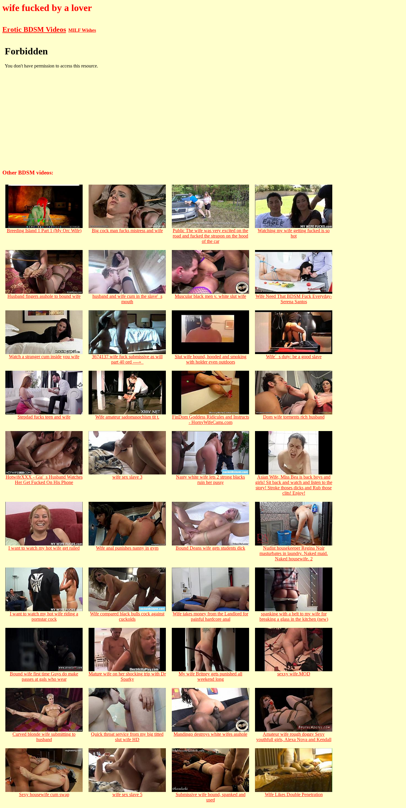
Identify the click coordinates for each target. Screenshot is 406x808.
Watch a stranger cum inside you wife (44, 356)
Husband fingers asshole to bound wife (44, 296)
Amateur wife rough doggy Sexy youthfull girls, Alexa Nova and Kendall (293, 737)
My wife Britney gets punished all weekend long (210, 676)
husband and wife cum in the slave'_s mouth (127, 299)
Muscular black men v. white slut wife (210, 296)
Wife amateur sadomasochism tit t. (127, 416)
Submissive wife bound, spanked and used (211, 797)
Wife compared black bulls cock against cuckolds (127, 616)
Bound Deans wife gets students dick (210, 548)
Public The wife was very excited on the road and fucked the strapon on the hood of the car (210, 236)
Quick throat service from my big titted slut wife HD (127, 737)
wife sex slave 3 (127, 477)
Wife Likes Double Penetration (294, 794)
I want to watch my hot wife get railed (44, 548)
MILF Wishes (82, 30)
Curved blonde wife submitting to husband (43, 737)
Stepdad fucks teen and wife (44, 416)
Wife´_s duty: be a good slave (294, 356)
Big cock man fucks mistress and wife (127, 230)
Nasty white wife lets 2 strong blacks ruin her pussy (210, 479)
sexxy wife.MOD (293, 673)
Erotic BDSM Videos (34, 29)
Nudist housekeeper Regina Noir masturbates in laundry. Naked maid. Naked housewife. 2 (293, 553)
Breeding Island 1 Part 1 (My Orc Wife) (44, 230)
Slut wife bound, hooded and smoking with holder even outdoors (210, 359)
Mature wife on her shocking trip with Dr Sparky (127, 676)
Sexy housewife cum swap (44, 794)
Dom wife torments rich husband (294, 416)
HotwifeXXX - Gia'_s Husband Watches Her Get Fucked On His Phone (44, 479)
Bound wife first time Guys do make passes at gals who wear (44, 676)
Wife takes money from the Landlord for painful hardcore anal (210, 616)
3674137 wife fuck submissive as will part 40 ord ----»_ (127, 359)
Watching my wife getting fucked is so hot (294, 233)
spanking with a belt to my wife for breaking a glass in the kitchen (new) (293, 616)
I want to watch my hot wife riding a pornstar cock (44, 616)
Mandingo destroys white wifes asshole (210, 734)
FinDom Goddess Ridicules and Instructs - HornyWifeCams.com (210, 419)
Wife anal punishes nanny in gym (127, 548)
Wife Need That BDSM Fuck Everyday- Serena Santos (294, 299)
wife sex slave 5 (127, 794)
